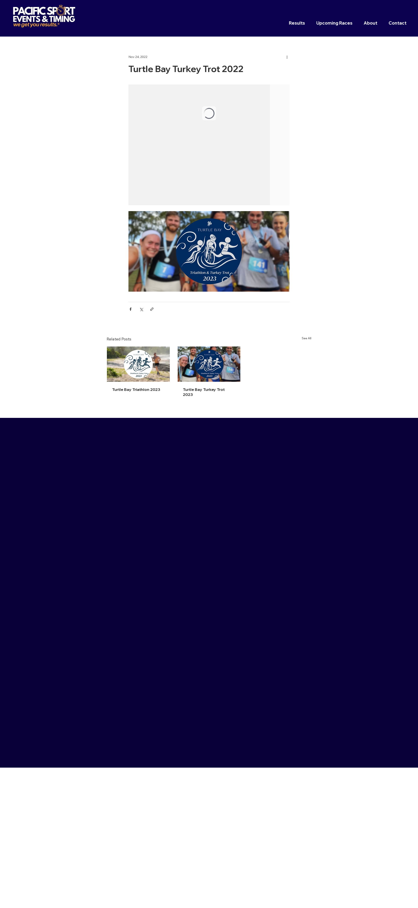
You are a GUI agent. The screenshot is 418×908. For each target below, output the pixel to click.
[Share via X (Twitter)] (141, 309)
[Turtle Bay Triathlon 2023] (138, 364)
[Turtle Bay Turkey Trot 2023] (209, 364)
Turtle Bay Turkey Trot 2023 (204, 392)
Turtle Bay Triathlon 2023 (136, 389)
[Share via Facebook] (130, 309)
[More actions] (287, 56)
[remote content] (209, 144)
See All (306, 338)
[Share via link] (152, 309)
